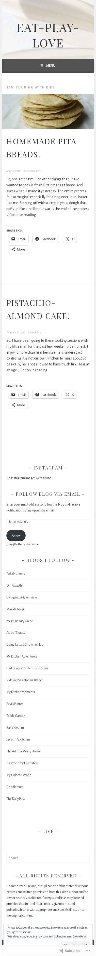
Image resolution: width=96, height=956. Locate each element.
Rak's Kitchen (15, 727)
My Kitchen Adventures (21, 656)
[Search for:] (47, 858)
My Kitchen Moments (20, 692)
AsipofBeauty (15, 633)
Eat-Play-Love (48, 34)
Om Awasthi (14, 585)
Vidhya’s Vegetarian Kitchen (25, 680)
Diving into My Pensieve (22, 597)
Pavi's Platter (14, 704)
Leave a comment (32, 171)
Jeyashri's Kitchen (18, 739)
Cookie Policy (79, 936)
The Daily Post (15, 799)
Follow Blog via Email (48, 494)
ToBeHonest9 (15, 573)
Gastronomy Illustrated (22, 763)
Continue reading (22, 215)
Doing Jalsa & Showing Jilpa (24, 644)
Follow (16, 535)
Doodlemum (15, 787)
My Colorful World (18, 775)
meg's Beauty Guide (19, 621)
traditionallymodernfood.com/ (27, 668)
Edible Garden (15, 716)
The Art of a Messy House (23, 751)
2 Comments (34, 332)
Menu (50, 65)
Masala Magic (15, 609)
